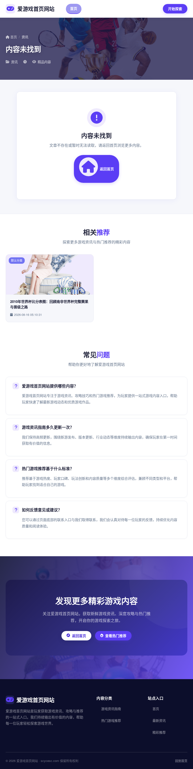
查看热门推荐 (115, 635)
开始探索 (175, 8)
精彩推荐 (159, 732)
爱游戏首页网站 (36, 9)
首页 (73, 8)
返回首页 (107, 168)
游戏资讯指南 (102, 8)
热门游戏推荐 (139, 8)
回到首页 (181, 760)
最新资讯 (159, 720)
